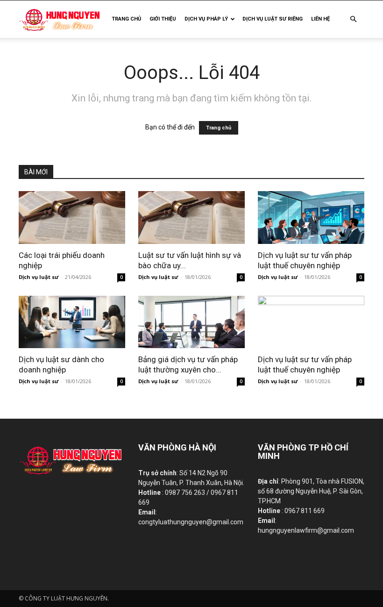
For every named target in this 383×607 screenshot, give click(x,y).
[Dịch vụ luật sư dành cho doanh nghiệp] (72, 322)
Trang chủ (218, 128)
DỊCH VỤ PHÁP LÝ (206, 19)
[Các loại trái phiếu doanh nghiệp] (72, 217)
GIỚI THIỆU (162, 19)
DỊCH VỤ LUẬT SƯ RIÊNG (272, 19)
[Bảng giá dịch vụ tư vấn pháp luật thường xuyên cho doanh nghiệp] (191, 322)
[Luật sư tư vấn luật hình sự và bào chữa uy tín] (191, 217)
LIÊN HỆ (320, 19)
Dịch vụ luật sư (38, 276)
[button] (353, 19)
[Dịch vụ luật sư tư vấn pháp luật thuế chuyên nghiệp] (311, 217)
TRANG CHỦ (126, 19)
